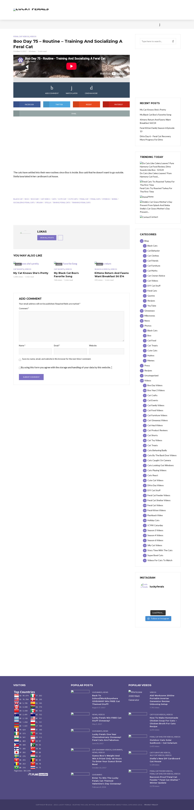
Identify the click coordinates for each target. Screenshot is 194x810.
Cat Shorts (18, 269)
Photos (62, 24)
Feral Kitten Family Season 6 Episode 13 (157, 130)
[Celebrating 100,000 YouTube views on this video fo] (166, 606)
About (117, 24)
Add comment (52, 93)
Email (57, 345)
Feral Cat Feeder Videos (161, 771)
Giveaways (97, 692)
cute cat (62, 199)
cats (54, 199)
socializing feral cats (23, 202)
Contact (104, 24)
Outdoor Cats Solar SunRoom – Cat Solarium (163, 741)
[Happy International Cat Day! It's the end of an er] (149, 606)
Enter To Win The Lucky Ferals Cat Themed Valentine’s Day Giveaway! (106, 781)
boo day (35, 199)
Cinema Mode (91, 93)
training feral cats (81, 202)
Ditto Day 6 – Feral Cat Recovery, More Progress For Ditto (155, 138)
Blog (38, 24)
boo (27, 199)
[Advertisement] (71, 144)
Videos (49, 24)
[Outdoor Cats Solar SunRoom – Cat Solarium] (138, 741)
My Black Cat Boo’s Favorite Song (66, 275)
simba (114, 199)
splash (39, 202)
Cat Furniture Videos (160, 752)
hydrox (106, 199)
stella (48, 202)
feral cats (95, 199)
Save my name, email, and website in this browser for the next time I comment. (56, 359)
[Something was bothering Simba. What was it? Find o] (166, 603)
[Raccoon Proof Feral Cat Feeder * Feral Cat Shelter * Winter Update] (138, 776)
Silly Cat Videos (157, 755)
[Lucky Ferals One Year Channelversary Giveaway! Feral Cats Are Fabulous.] (80, 735)
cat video (45, 199)
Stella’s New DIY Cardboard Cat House (165, 760)
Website (93, 345)
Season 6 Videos (102, 269)
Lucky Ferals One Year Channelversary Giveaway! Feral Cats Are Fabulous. (106, 737)
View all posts (47, 237)
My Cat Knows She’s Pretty (30, 273)
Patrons (130, 24)
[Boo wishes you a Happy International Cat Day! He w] (166, 599)
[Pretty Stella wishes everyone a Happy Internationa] (149, 603)
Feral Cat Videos (21, 36)
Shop (91, 24)
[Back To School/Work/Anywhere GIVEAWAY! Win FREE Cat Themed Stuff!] (80, 696)
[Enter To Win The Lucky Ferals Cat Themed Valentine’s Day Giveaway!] (80, 778)
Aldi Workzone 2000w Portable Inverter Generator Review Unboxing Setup (162, 699)
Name (22, 345)
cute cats (73, 199)
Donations (77, 24)
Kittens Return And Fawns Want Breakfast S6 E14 (112, 275)
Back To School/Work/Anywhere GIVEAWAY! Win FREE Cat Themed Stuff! (106, 699)
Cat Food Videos (157, 714)
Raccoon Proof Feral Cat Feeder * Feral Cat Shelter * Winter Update (165, 780)
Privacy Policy (151, 805)
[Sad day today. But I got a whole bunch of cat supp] (149, 599)
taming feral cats (61, 202)
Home (16, 24)
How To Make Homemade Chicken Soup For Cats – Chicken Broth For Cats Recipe (164, 722)
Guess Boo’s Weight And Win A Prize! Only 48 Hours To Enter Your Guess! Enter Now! (107, 759)
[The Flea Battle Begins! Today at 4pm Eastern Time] (149, 595)
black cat (18, 199)
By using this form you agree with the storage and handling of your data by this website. (66, 367)
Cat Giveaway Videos (101, 749)
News (27, 24)
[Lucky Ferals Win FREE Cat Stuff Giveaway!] (80, 718)
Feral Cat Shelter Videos (161, 737)
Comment (24, 308)
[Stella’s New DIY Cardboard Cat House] (138, 757)
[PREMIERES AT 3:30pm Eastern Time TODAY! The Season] (166, 595)
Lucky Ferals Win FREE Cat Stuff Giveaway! (106, 719)
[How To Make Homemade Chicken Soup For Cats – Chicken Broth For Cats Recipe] (138, 718)
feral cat (84, 199)
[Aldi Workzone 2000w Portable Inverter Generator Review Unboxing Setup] (138, 696)
